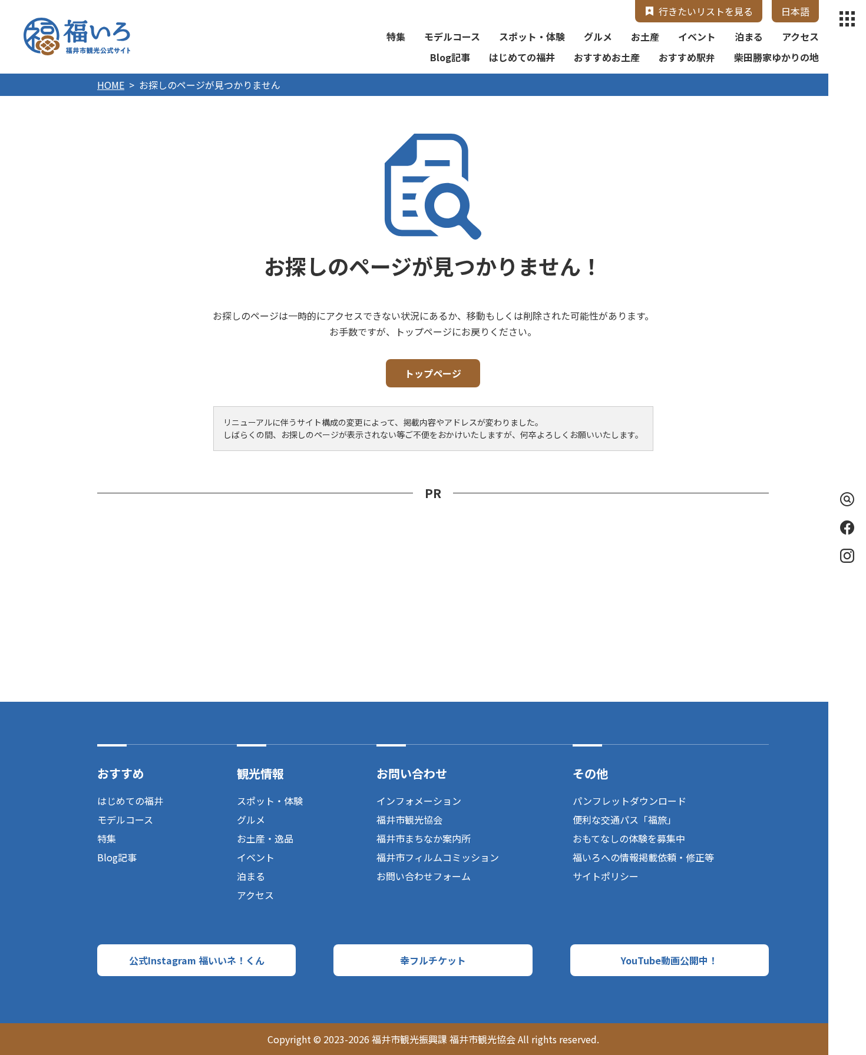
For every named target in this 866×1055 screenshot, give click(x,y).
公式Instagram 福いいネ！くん (197, 960)
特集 (395, 36)
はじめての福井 (522, 57)
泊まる (749, 36)
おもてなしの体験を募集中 (629, 838)
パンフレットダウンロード (629, 801)
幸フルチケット (433, 960)
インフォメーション (418, 801)
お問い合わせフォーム (423, 876)
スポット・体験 (532, 36)
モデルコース (452, 36)
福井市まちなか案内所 (423, 838)
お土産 (645, 36)
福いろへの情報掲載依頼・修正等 (643, 857)
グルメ (598, 36)
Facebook (847, 527)
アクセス (800, 36)
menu (847, 19)
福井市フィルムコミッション (437, 857)
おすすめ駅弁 (687, 57)
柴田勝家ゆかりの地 (776, 57)
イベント (697, 36)
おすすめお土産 (607, 57)
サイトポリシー (606, 876)
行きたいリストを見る (706, 11)
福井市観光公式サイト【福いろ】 (77, 36)
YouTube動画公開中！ (669, 960)
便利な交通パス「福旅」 (624, 819)
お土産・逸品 (265, 838)
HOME (110, 85)
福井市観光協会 (409, 819)
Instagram (847, 556)
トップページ (433, 373)
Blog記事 (450, 57)
